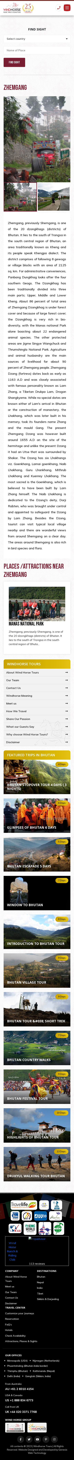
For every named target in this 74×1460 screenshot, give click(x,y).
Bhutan (41, 1276)
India (40, 1287)
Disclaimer (13, 742)
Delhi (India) (13, 1376)
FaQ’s (8, 1324)
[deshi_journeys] (37, 1427)
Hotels (9, 1330)
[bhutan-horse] (16, 1427)
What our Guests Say (20, 726)
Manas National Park (26, 624)
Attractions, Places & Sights (21, 1341)
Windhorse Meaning (19, 695)
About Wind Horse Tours (22, 672)
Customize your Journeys (19, 1313)
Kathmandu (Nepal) (44, 1371)
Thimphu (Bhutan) (17, 1371)
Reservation (12, 1318)
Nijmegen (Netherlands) (46, 1360)
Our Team (12, 680)
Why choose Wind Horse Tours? (27, 734)
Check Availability (15, 1335)
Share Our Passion (18, 719)
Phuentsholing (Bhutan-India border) (27, 1365)
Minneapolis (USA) (17, 1360)
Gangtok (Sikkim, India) (38, 1376)
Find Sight (14, 62)
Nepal (40, 1282)
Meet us (11, 703)
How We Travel (16, 711)
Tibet (40, 1293)
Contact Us (13, 688)
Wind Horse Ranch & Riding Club (12, 1251)
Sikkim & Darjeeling (48, 1299)
